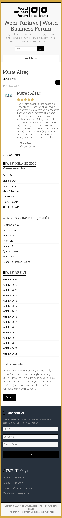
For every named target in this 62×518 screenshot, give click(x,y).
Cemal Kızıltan (11, 154)
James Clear (9, 230)
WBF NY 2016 (10, 311)
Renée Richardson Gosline (16, 262)
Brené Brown (9, 180)
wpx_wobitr (12, 78)
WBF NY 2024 (10, 279)
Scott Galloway (11, 224)
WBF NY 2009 (10, 348)
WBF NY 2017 (10, 306)
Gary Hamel (9, 196)
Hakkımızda (13, 364)
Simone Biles (9, 246)
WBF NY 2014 (10, 322)
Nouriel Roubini (10, 201)
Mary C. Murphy (11, 191)
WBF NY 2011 (10, 337)
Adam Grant (9, 175)
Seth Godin (8, 256)
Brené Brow (9, 235)
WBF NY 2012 (10, 332)
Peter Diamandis (11, 186)
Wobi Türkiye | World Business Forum (31, 25)
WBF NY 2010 (10, 343)
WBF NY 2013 (10, 327)
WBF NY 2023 (10, 284)
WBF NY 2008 (10, 353)
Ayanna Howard (11, 251)
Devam (9, 397)
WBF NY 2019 (10, 295)
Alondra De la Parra (13, 207)
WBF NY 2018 (10, 300)
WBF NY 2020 (10, 290)
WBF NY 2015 (10, 316)
